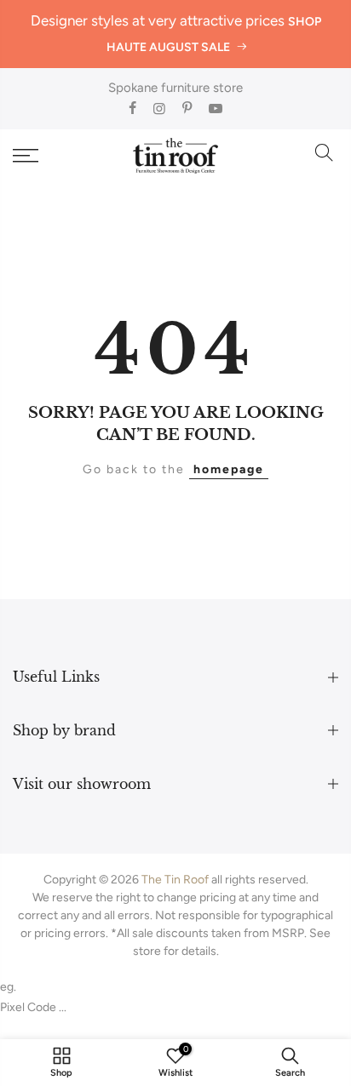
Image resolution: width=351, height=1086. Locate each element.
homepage (228, 469)
